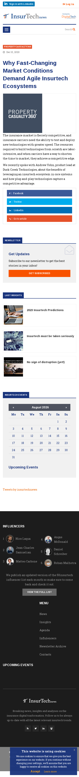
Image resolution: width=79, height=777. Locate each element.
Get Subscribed (39, 273)
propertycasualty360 (17, 46)
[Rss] (28, 729)
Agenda (45, 630)
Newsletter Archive (53, 646)
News (43, 614)
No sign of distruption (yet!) (46, 362)
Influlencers (48, 638)
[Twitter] (36, 729)
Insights (45, 622)
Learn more (50, 771)
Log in (69, 4)
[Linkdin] (43, 729)
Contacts (45, 654)
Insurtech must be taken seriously (50, 336)
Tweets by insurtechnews (20, 489)
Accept (35, 771)
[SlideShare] (51, 729)
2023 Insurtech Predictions (45, 310)
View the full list (39, 592)
